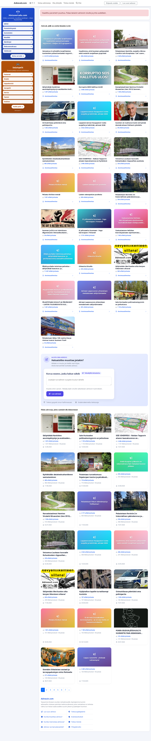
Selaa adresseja (44, 3)
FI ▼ (33, 3)
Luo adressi (56, 394)
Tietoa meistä (68, 3)
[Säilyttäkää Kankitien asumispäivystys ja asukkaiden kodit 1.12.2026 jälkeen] (58, 82)
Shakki (18, 79)
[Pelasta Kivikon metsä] (58, 188)
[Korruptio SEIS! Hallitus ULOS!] (94, 81)
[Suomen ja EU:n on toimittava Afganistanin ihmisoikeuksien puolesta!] (58, 225)
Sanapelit (18, 88)
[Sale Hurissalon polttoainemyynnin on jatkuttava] (131, 297)
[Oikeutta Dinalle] (94, 260)
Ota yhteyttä (57, 3)
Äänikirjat (18, 42)
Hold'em (18, 102)
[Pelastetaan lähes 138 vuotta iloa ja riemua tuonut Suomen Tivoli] (58, 333)
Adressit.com (20, 3)
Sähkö (18, 24)
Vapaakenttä (18, 84)
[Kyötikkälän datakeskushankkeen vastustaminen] (58, 153)
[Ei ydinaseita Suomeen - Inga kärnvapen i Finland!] (94, 225)
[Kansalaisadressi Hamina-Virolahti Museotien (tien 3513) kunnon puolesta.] (131, 82)
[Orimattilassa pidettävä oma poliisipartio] (58, 118)
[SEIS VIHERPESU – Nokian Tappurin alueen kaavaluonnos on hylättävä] (94, 153)
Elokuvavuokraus (18, 47)
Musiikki (18, 37)
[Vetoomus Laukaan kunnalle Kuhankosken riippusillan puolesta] (131, 153)
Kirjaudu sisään (112, 3)
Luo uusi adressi (129, 3)
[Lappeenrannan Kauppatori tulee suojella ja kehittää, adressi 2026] (94, 118)
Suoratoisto (18, 33)
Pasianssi (18, 74)
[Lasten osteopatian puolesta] (94, 188)
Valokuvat (18, 51)
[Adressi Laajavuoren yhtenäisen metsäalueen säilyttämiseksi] (94, 297)
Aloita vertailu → (18, 56)
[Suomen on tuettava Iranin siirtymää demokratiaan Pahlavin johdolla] (131, 118)
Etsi (79, 3)
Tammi (18, 97)
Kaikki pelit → (18, 107)
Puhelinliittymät (18, 28)
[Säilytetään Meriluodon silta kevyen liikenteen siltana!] (131, 261)
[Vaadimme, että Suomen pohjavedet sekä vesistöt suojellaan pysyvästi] (94, 46)
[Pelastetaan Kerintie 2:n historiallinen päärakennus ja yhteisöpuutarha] (131, 189)
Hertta (18, 93)
